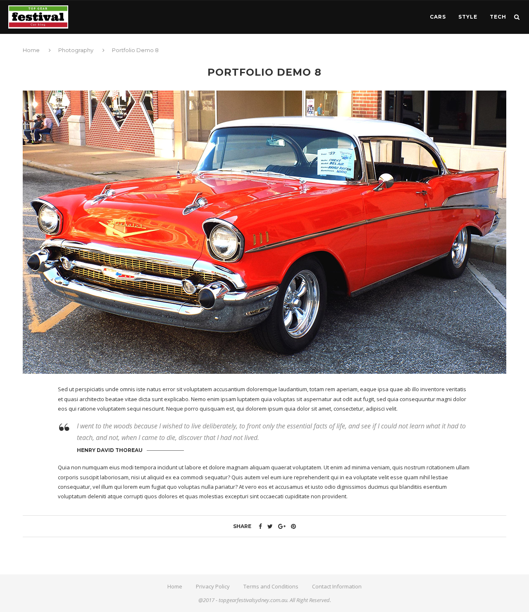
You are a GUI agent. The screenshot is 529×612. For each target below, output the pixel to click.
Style (467, 17)
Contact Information (337, 586)
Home (32, 50)
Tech (498, 17)
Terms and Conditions (270, 586)
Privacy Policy (213, 586)
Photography (75, 50)
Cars (438, 17)
